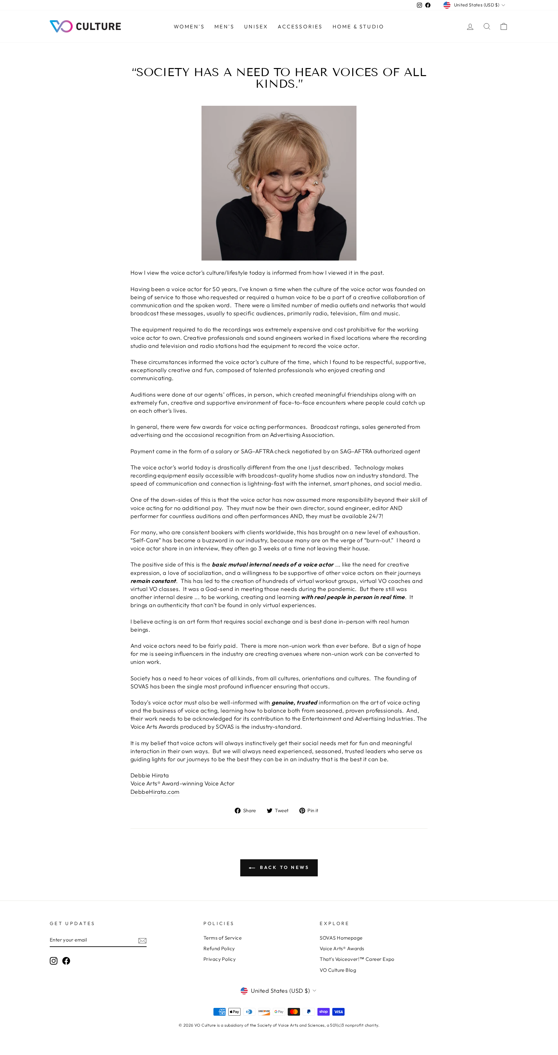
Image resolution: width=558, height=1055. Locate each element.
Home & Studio (359, 26)
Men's (224, 26)
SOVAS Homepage (341, 938)
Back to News (284, 867)
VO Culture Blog (338, 970)
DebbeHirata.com (155, 791)
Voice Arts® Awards (342, 948)
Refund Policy (219, 948)
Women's (189, 26)
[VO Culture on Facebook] (66, 960)
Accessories (300, 26)
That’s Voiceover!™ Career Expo (357, 959)
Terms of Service (222, 938)
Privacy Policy (219, 959)
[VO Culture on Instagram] (53, 960)
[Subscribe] (142, 940)
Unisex (256, 26)
